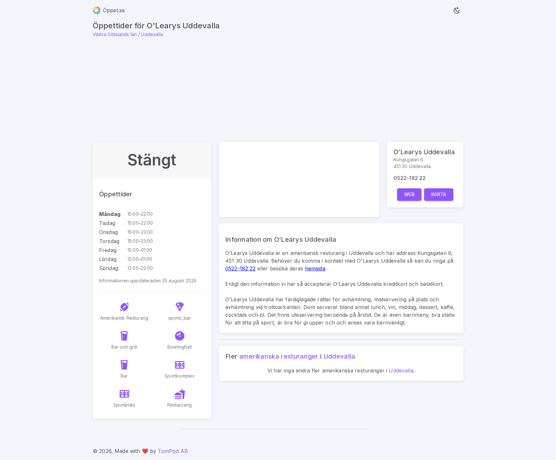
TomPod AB (173, 451)
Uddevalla (152, 34)
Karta (438, 194)
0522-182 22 (410, 178)
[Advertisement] (278, 86)
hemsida (315, 268)
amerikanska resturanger (279, 356)
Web (409, 194)
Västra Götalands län (115, 34)
